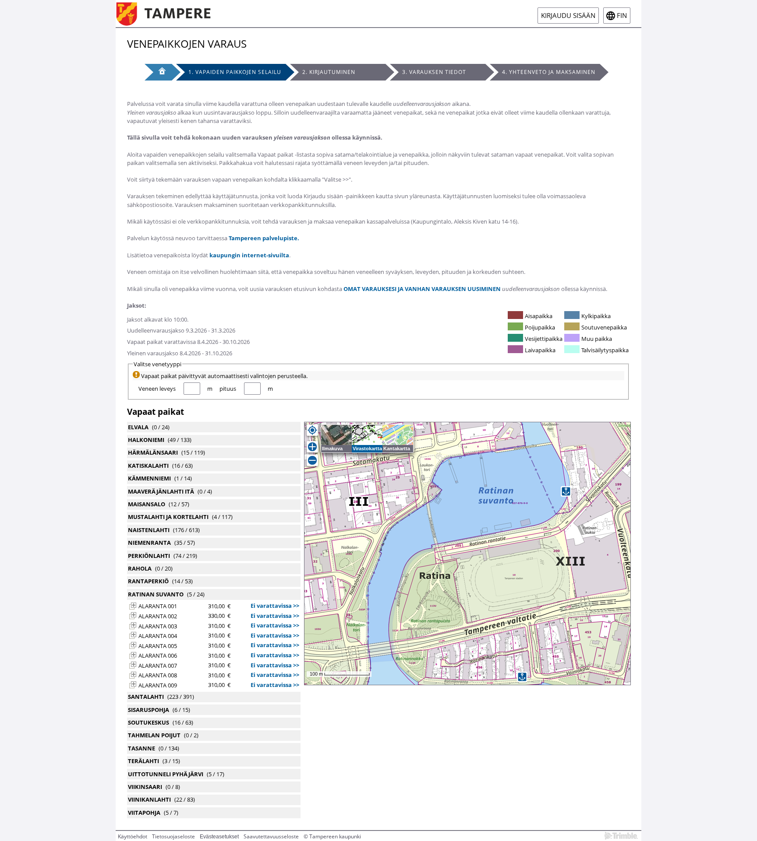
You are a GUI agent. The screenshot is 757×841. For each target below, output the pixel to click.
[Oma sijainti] (312, 430)
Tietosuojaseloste (173, 836)
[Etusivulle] (170, 13)
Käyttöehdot (132, 836)
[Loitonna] (312, 460)
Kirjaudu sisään (568, 15)
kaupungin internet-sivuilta (249, 255)
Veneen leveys (157, 388)
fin (622, 15)
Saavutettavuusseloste (271, 836)
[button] (132, 606)
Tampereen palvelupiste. (264, 238)
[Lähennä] (312, 446)
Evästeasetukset (219, 836)
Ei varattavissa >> (275, 606)
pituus (227, 388)
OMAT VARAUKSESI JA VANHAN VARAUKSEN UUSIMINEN (422, 289)
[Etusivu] (158, 72)
